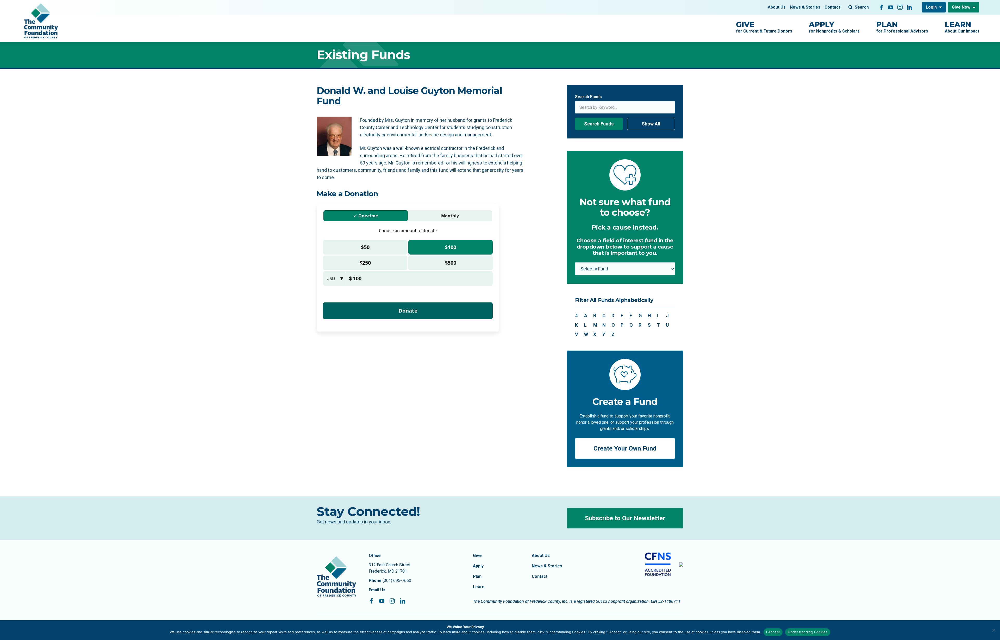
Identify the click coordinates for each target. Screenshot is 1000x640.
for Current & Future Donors (764, 27)
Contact (832, 7)
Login (931, 7)
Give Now (961, 7)
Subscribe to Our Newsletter (625, 518)
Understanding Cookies (807, 632)
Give (477, 555)
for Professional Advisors (902, 27)
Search (862, 7)
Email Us (377, 589)
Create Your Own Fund (625, 448)
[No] (993, 630)
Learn (478, 586)
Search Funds (588, 96)
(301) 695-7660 (397, 580)
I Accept (773, 632)
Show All (651, 123)
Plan (477, 576)
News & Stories (805, 7)
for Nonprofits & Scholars (834, 27)
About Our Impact (962, 27)
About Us (777, 7)
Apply (478, 565)
